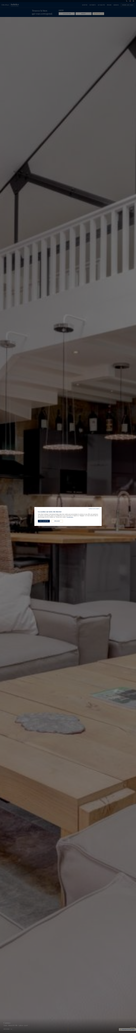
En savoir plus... (70, 517)
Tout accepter (43, 521)
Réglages (57, 521)
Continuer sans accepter (94, 508)
